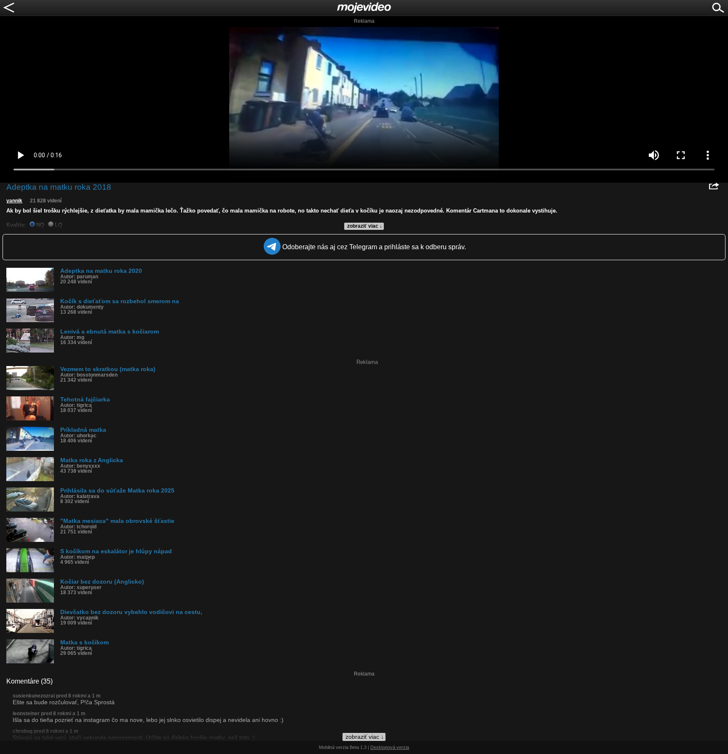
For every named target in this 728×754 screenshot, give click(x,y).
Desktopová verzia (389, 747)
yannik (14, 200)
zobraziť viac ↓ (364, 226)
